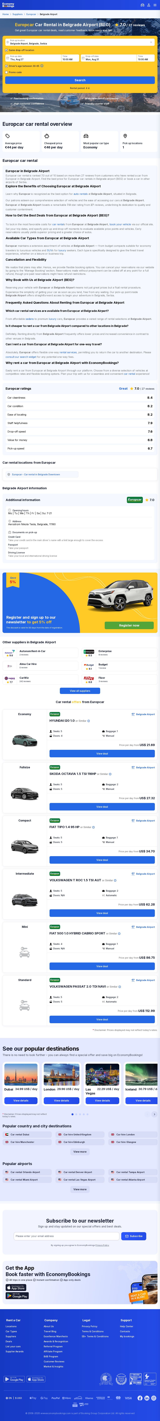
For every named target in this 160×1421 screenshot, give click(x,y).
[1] (72, 1114)
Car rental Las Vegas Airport (80, 1179)
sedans (30, 318)
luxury (62, 250)
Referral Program (53, 1346)
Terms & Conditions (93, 1331)
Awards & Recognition (56, 1341)
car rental (58, 224)
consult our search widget (21, 356)
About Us (49, 1326)
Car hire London (125, 1134)
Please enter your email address (35, 1236)
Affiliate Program (53, 1351)
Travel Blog (50, 1331)
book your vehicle (120, 224)
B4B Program (51, 1356)
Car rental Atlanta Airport (130, 1179)
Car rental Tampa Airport (130, 1172)
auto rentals (81, 193)
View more (80, 1151)
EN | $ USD (15, 1398)
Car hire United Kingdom (77, 1134)
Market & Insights (53, 1366)
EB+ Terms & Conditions (95, 1336)
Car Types (11, 1331)
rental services (68, 352)
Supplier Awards (15, 1351)
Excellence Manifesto (56, 1336)
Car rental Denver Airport (78, 1172)
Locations (11, 1326)
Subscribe (136, 1236)
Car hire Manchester (22, 1142)
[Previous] (147, 1114)
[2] (76, 1114)
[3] (80, 1114)
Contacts (125, 1331)
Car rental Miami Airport (24, 1179)
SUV (49, 250)
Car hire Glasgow (126, 1142)
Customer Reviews (54, 1361)
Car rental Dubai (20, 1134)
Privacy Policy (102, 1245)
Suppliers (11, 1336)
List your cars (13, 1346)
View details (20, 1100)
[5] (87, 1114)
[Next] (154, 1114)
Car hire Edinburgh (74, 1142)
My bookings (127, 1336)
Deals (9, 1341)
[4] (83, 1114)
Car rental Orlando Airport (25, 1172)
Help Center (126, 1326)
